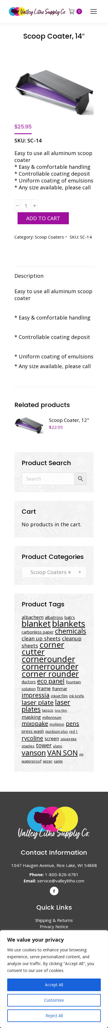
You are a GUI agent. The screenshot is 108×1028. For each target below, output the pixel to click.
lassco (47, 710)
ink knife (76, 695)
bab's (70, 617)
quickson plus (56, 731)
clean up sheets (41, 638)
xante (58, 761)
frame (44, 688)
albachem (32, 617)
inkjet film (59, 695)
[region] (54, 979)
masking (31, 717)
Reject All (54, 1015)
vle (81, 754)
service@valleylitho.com (60, 881)
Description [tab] (28, 275)
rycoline (32, 738)
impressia (36, 695)
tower (44, 745)
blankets (68, 623)
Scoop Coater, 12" (69, 420)
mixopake (35, 723)
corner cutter (43, 648)
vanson (34, 753)
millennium (51, 717)
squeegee (68, 739)
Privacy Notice (54, 926)
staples (28, 746)
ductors (29, 681)
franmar (59, 688)
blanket (36, 623)
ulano (57, 746)
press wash (33, 731)
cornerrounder (50, 666)
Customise (54, 1000)
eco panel (51, 681)
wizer (47, 761)
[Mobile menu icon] (93, 11)
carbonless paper (38, 632)
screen (52, 738)
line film (61, 711)
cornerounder (48, 659)
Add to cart (43, 218)
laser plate (38, 702)
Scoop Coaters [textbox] (48, 572)
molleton (57, 724)
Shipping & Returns (54, 920)
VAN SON (62, 752)
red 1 (73, 731)
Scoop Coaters (49, 237)
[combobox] (54, 572)
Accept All (54, 984)
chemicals (70, 631)
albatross (54, 617)
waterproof (31, 761)
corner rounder (50, 673)
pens (72, 723)
